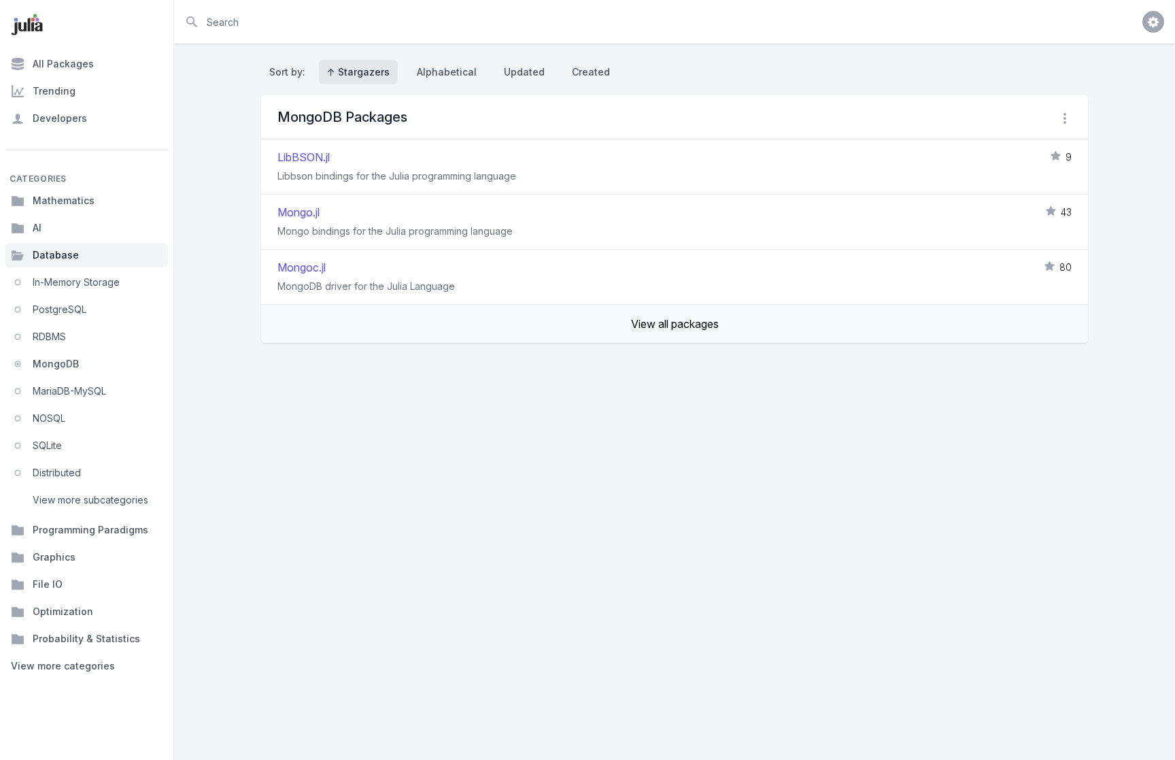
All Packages (63, 63)
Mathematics (64, 200)
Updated (524, 72)
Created (591, 72)
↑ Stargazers (358, 72)
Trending (54, 91)
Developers (60, 118)
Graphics (54, 557)
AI (37, 227)
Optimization (63, 611)
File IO (48, 584)
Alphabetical (447, 72)
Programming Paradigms (90, 529)
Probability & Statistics (86, 638)
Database (56, 255)
